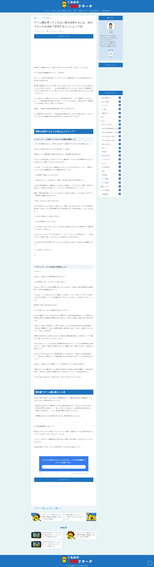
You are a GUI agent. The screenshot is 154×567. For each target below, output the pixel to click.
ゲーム (69, 10)
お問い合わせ (106, 10)
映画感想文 (106, 194)
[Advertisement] (63, 50)
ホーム (37, 18)
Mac (104, 171)
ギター (75, 10)
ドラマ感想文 (106, 190)
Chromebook (106, 167)
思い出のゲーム (107, 144)
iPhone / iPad (106, 155)
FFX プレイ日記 (107, 124)
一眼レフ (105, 109)
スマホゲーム (106, 159)
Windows (105, 175)
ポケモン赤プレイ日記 (109, 136)
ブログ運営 (106, 182)
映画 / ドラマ (83, 10)
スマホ (53, 10)
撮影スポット (106, 113)
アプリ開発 (106, 178)
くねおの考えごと (94, 10)
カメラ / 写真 (61, 10)
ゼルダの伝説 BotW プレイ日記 (111, 128)
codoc (87, 473)
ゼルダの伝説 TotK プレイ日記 (111, 132)
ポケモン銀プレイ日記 (109, 140)
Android (105, 151)
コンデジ (105, 105)
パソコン (46, 10)
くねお (77, 473)
